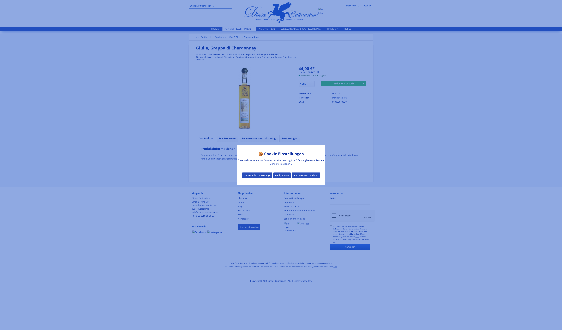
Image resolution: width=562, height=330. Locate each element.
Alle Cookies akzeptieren (306, 175)
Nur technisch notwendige (257, 175)
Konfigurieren (282, 175)
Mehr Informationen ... (281, 163)
